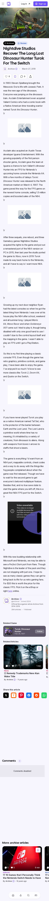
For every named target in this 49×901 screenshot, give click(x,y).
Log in (24, 4)
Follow (39, 631)
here (10, 591)
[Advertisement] (24, 728)
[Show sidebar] (3, 3)
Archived (10, 43)
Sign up (42, 4)
